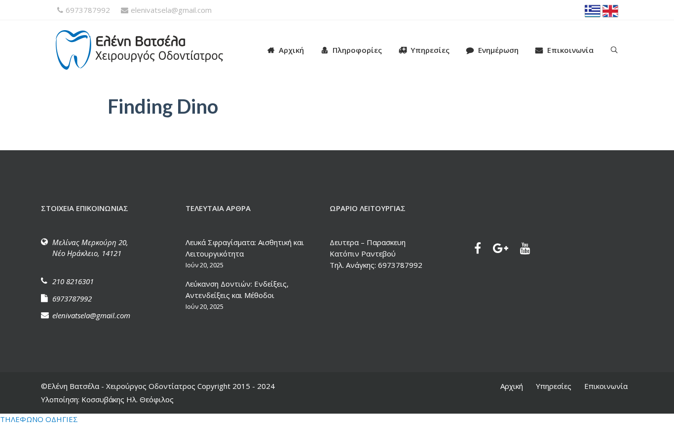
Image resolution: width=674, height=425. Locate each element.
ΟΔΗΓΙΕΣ (61, 419)
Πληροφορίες (357, 50)
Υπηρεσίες (430, 50)
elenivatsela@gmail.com (171, 10)
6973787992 (88, 10)
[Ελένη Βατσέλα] (149, 50)
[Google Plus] (505, 249)
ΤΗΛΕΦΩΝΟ (21, 419)
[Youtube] (530, 249)
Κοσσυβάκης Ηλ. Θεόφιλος (126, 399)
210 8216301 (73, 281)
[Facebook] (482, 249)
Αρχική (291, 50)
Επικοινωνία (570, 50)
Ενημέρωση (498, 50)
